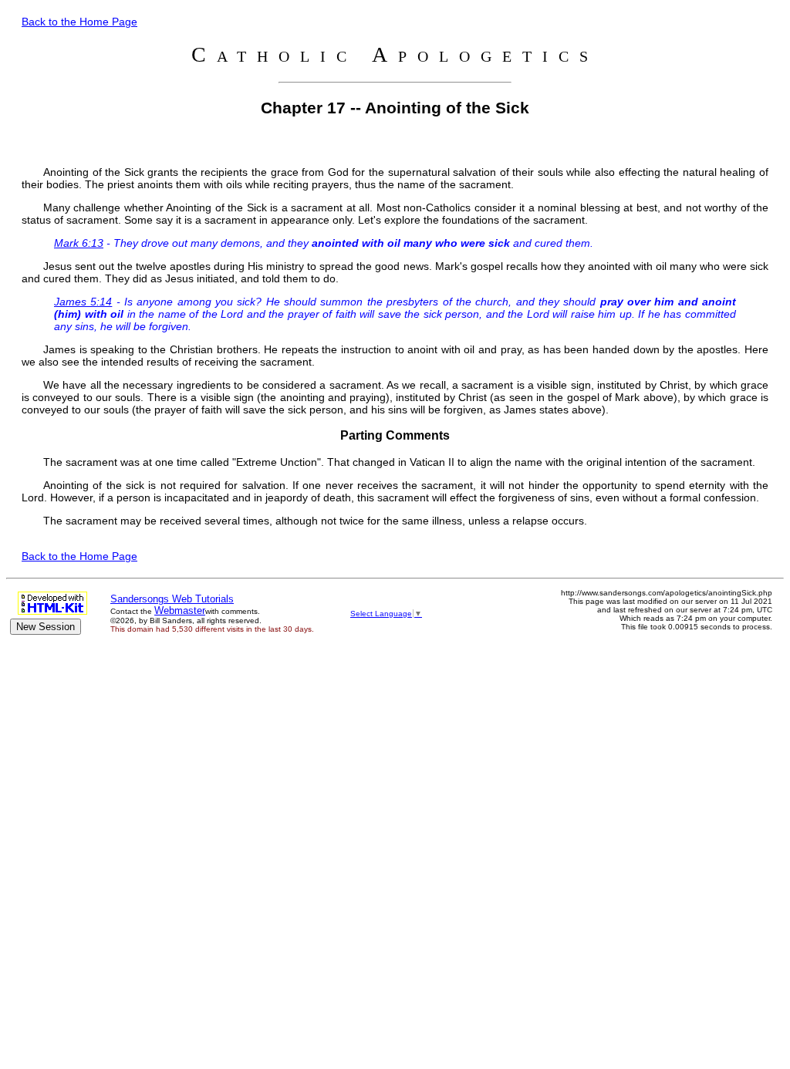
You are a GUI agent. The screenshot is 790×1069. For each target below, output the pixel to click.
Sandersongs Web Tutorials (172, 599)
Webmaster (179, 610)
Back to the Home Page (79, 21)
